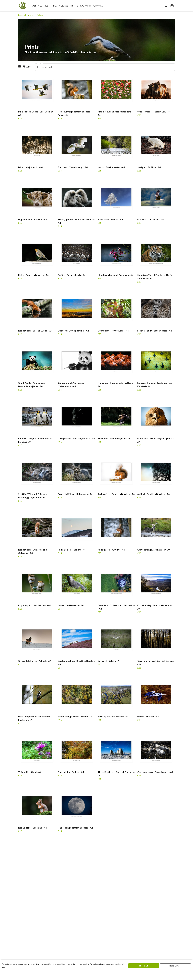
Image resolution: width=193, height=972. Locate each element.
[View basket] (172, 5)
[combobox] (105, 67)
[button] (172, 67)
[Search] (166, 5)
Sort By (39, 63)
